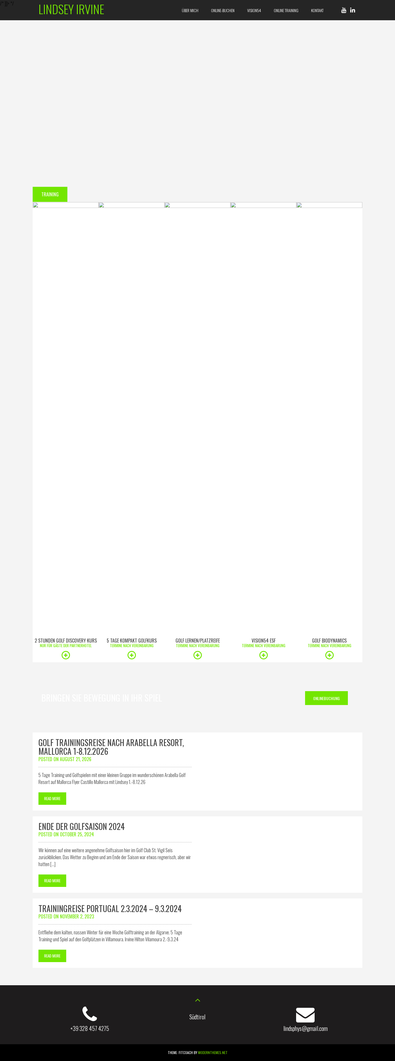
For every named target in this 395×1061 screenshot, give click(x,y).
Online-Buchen (223, 10)
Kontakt (317, 10)
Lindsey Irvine (71, 9)
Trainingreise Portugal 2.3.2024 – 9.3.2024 (110, 908)
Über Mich (190, 10)
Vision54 (254, 10)
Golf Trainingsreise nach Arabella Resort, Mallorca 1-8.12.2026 (111, 747)
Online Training (286, 10)
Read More (52, 798)
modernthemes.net (213, 1052)
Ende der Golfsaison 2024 (81, 826)
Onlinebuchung (326, 698)
